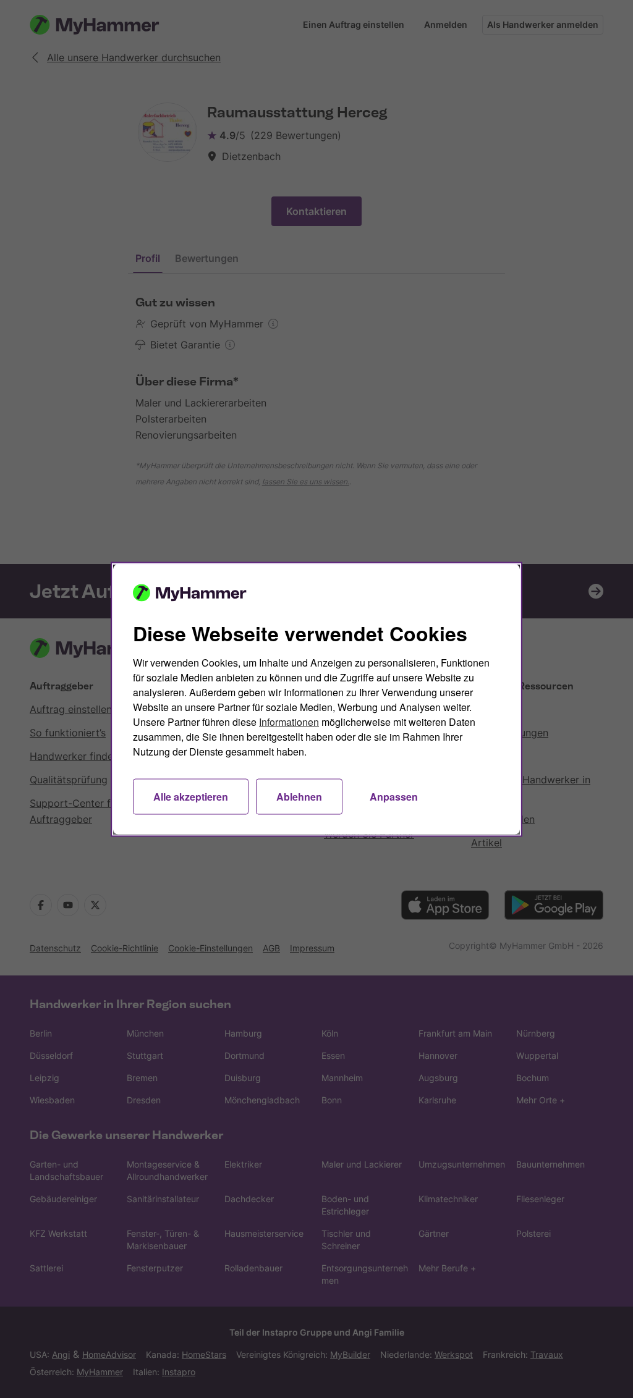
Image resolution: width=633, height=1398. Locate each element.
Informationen (289, 721)
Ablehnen (299, 796)
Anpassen (394, 796)
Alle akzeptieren (190, 796)
